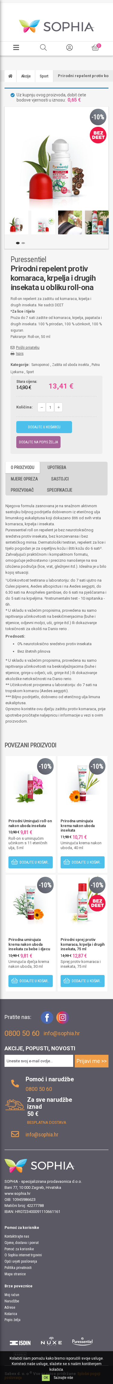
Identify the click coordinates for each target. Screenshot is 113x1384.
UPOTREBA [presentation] (57, 467)
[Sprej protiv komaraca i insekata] (83, 899)
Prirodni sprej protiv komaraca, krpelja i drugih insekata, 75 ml (83, 944)
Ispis (20, 353)
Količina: (24, 407)
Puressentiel (28, 259)
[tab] (22, 467)
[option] (16, 222)
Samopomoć (40, 365)
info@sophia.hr (62, 1033)
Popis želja (12, 1320)
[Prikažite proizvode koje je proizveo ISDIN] (20, 1341)
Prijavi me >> (92, 1061)
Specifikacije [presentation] (59, 490)
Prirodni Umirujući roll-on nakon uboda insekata (30, 823)
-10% (98, 117)
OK (46, 1378)
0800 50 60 (39, 1089)
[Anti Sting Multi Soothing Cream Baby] (30, 899)
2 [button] (23, 243)
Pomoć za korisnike (19, 1249)
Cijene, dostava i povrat (22, 1243)
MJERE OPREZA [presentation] (24, 478)
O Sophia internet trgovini (23, 1255)
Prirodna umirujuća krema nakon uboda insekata (78, 826)
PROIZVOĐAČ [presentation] (22, 490)
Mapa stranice (15, 1274)
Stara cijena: (26, 382)
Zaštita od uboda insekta (70, 365)
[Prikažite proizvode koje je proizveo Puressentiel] (82, 1341)
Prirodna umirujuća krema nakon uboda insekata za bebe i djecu (29, 944)
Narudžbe (12, 1301)
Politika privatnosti (18, 1268)
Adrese (10, 1307)
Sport (30, 372)
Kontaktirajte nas (17, 1236)
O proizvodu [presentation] (22, 467)
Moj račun (12, 1295)
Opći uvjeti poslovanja (21, 1261)
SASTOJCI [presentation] (60, 478)
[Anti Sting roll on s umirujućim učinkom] (30, 780)
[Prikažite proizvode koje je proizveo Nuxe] (51, 1341)
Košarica (11, 1314)
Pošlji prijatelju (27, 347)
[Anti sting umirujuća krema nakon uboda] (83, 780)
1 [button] (18, 243)
